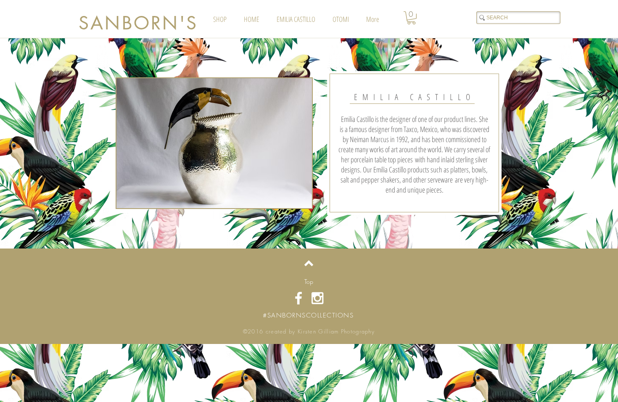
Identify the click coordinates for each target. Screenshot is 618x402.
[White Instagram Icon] (317, 298)
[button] (411, 17)
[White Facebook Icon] (298, 298)
